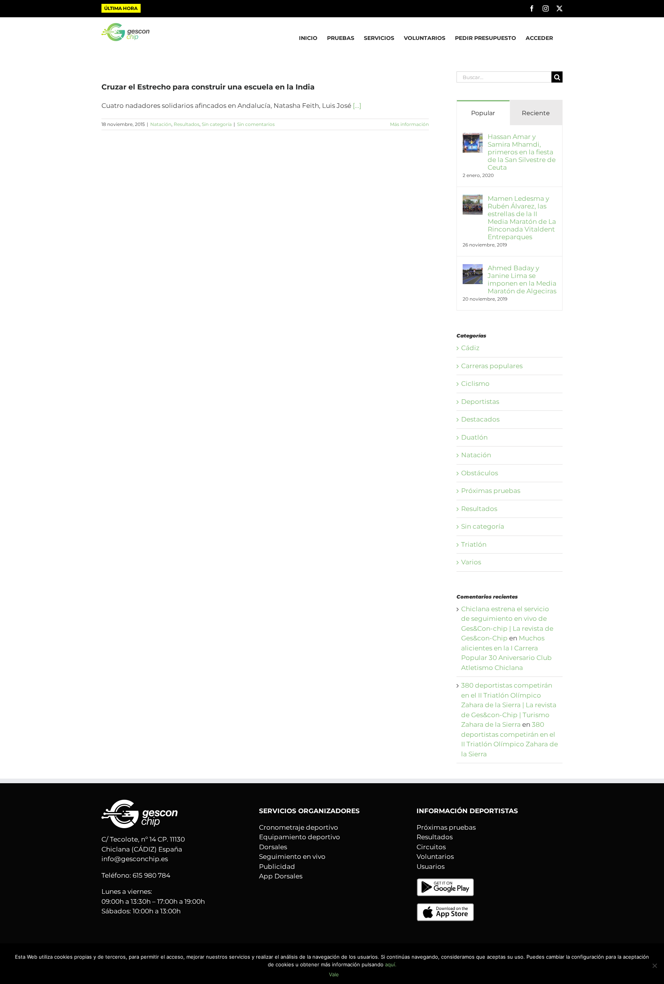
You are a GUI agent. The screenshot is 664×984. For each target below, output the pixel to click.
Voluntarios (435, 856)
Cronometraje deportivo (298, 827)
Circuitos (431, 847)
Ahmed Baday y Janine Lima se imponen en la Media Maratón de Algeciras (522, 279)
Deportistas (480, 401)
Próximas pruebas (490, 490)
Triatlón (473, 544)
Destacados (480, 419)
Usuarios (431, 866)
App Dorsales (280, 876)
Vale (334, 974)
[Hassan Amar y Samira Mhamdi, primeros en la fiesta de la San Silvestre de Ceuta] (473, 137)
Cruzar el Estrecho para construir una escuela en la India (208, 87)
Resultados (186, 124)
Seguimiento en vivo (292, 856)
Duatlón (474, 437)
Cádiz (470, 348)
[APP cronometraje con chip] (445, 882)
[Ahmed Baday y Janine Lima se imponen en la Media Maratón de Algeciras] (473, 269)
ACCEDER (539, 38)
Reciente (536, 113)
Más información (409, 124)
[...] (357, 105)
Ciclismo (475, 383)
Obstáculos (479, 473)
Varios (471, 562)
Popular (483, 113)
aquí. (391, 964)
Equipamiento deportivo (299, 837)
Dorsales (273, 847)
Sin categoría (217, 124)
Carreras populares (492, 366)
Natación (160, 124)
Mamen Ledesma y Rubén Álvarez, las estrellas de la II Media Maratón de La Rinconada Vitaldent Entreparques (522, 218)
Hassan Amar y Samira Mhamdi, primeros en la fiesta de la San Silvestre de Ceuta (522, 152)
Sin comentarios (256, 124)
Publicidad (277, 866)
